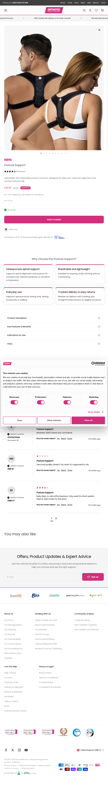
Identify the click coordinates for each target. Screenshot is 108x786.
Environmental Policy (45, 639)
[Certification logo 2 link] (29, 732)
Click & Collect (11, 701)
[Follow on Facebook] (6, 750)
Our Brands (9, 634)
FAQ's (6, 706)
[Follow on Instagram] (19, 750)
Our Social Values (12, 643)
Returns (96, 3)
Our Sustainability (12, 639)
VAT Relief (9, 696)
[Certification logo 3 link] (47, 732)
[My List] (96, 10)
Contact (8, 677)
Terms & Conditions (48, 677)
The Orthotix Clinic (12, 653)
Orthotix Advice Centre (15, 710)
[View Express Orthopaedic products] (8, 159)
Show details (94, 412)
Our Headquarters (13, 624)
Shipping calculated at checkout (27, 194)
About (62, 3)
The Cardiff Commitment (86, 629)
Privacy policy (10, 765)
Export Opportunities (45, 624)
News (83, 3)
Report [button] (63, 439)
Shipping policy (28, 768)
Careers (8, 658)
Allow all (88, 420)
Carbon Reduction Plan (46, 643)
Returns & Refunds (13, 691)
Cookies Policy (46, 682)
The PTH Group (42, 634)
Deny (19, 420)
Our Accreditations (13, 648)
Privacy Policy (45, 672)
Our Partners (41, 629)
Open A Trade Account (46, 620)
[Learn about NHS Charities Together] (59, 237)
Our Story (8, 620)
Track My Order (11, 682)
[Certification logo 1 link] (10, 732)
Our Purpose (10, 629)
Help (89, 3)
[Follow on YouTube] (26, 750)
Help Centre (10, 672)
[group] (54, 436)
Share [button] (69, 439)
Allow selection (54, 420)
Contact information (27, 765)
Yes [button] (58, 439)
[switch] (41, 402)
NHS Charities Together (85, 624)
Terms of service (11, 768)
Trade (69, 3)
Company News (82, 620)
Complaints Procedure (50, 687)
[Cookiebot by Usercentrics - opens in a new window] (93, 364)
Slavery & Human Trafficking (48, 648)
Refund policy (44, 765)
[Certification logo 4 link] (63, 732)
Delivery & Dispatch (13, 687)
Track (103, 3)
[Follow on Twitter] (12, 750)
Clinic (76, 3)
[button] (54, 171)
